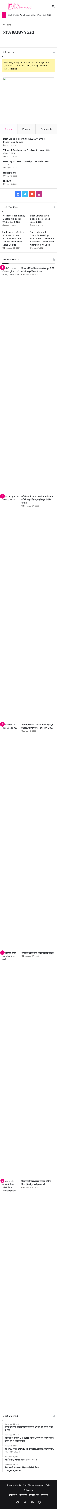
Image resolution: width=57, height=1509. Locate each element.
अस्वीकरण (23, 1495)
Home (8, 25)
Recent (9, 129)
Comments (46, 129)
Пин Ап (7, 181)
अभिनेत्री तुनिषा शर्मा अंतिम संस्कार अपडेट (37, 953)
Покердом (9, 172)
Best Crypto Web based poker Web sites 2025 (30, 15)
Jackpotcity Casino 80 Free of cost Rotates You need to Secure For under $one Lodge (13, 238)
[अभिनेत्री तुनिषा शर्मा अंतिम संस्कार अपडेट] (10, 1064)
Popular (26, 129)
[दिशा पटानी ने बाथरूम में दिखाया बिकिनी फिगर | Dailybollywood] (10, 1293)
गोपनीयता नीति (34, 1495)
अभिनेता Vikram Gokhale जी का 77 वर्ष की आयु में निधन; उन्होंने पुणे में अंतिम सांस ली (37, 499)
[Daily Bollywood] (20, 6)
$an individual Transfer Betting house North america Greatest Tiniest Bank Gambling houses (42, 238)
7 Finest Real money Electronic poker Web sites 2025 (13, 218)
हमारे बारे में (13, 1495)
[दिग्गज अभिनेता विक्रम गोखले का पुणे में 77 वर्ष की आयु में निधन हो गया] (10, 380)
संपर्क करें (44, 1495)
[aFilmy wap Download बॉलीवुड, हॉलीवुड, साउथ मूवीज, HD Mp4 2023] (10, 836)
